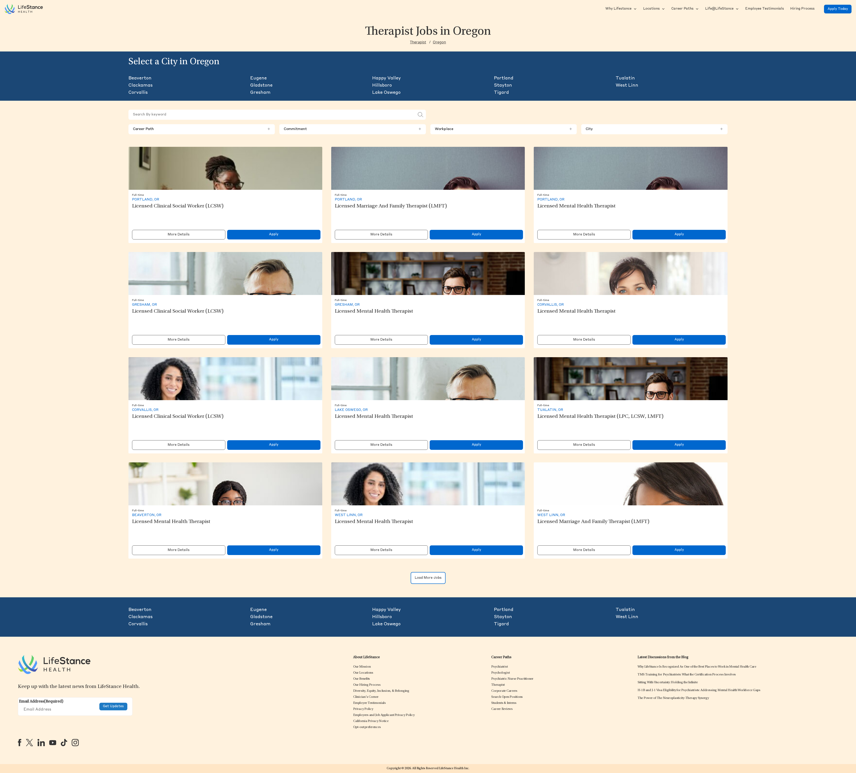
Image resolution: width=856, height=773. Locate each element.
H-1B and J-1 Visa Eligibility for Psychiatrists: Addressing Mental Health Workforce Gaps (699, 690)
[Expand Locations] (663, 9)
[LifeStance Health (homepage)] (23, 9)
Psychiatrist (499, 666)
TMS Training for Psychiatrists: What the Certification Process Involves (687, 674)
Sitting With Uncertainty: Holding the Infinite (668, 682)
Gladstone (261, 85)
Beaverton (140, 78)
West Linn (627, 85)
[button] (618, 8)
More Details (179, 234)
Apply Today (838, 9)
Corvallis (138, 92)
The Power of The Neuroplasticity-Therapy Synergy (673, 698)
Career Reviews (502, 709)
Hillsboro (382, 85)
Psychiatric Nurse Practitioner (512, 679)
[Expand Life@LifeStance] (736, 9)
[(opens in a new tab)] (19, 742)
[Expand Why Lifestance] (634, 9)
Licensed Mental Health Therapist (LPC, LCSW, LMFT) (600, 416)
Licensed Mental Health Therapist (576, 206)
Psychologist (500, 673)
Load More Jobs (428, 578)
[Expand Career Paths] (696, 9)
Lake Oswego (386, 92)
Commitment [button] (352, 129)
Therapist (418, 42)
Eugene (258, 78)
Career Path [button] (201, 129)
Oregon (439, 42)
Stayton (503, 85)
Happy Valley (386, 78)
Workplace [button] (503, 129)
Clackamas (140, 85)
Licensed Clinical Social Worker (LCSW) (178, 206)
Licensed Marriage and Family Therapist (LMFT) (391, 206)
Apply (273, 234)
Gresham (260, 92)
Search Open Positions (507, 697)
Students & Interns (504, 703)
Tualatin (625, 78)
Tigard (501, 92)
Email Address (41, 702)
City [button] (654, 129)
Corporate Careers (504, 691)
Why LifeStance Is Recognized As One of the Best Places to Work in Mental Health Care (697, 666)
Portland (503, 78)
